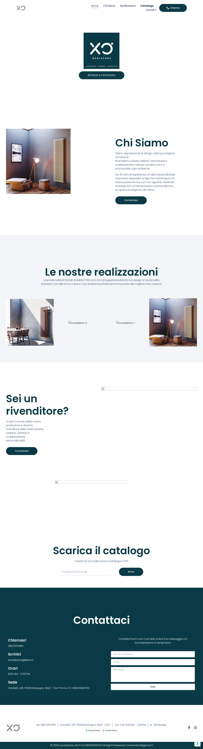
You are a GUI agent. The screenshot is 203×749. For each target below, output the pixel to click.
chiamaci (17, 640)
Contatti (151, 10)
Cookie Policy (111, 730)
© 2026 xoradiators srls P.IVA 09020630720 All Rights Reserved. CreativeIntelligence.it (101, 745)
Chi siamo (109, 6)
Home (94, 6)
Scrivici (14, 654)
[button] (173, 8)
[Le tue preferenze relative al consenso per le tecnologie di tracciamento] (197, 743)
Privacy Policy (94, 730)
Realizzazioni (128, 6)
